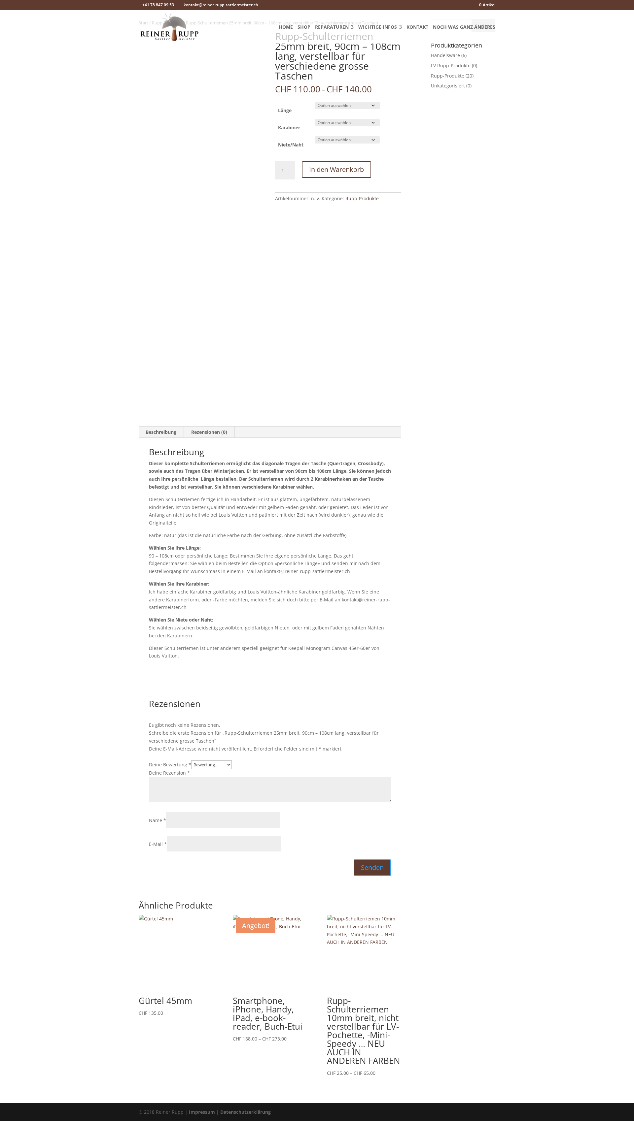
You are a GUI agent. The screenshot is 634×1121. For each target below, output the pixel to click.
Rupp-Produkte (362, 198)
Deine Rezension (169, 773)
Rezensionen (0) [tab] (209, 432)
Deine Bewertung (170, 764)
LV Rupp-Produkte (451, 65)
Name (157, 820)
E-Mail (158, 844)
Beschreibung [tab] (161, 432)
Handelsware (445, 55)
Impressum (202, 1112)
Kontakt (417, 27)
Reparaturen (332, 27)
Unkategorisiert (448, 85)
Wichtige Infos (377, 27)
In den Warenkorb (336, 169)
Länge (285, 110)
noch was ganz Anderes (464, 27)
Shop (304, 27)
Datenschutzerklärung (245, 1112)
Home (286, 27)
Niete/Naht (290, 145)
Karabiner (289, 127)
